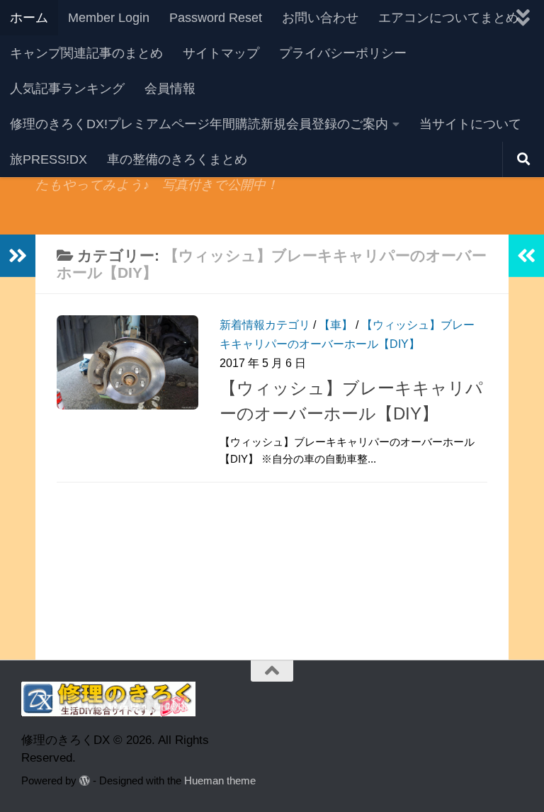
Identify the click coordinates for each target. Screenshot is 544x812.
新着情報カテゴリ (265, 325)
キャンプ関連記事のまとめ (86, 53)
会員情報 (170, 88)
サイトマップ (221, 53)
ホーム (29, 18)
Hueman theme (220, 780)
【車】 (336, 325)
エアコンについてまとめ (448, 18)
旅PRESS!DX (48, 159)
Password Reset (215, 18)
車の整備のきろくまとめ (177, 159)
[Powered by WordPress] (84, 781)
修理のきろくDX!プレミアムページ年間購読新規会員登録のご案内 (199, 124)
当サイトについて (470, 124)
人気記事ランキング (67, 88)
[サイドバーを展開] (17, 256)
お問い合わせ (320, 18)
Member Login (108, 18)
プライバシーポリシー (343, 53)
